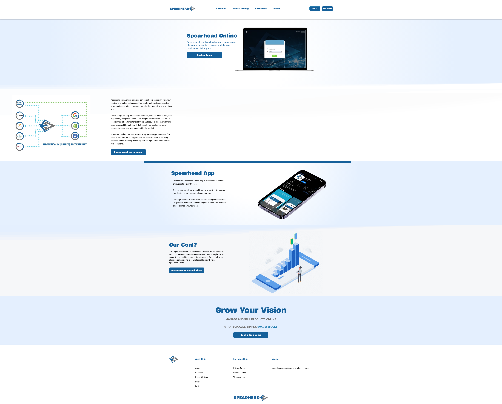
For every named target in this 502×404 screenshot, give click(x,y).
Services (199, 373)
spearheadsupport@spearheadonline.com (290, 368)
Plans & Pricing (201, 377)
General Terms (239, 373)
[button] (261, 8)
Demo (198, 382)
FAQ (197, 386)
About (198, 368)
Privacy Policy (239, 368)
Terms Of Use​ (239, 377)
